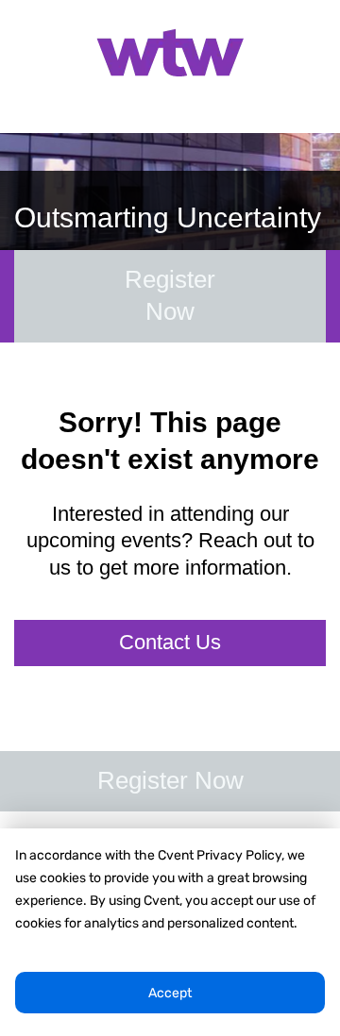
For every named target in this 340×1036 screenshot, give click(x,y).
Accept (170, 993)
